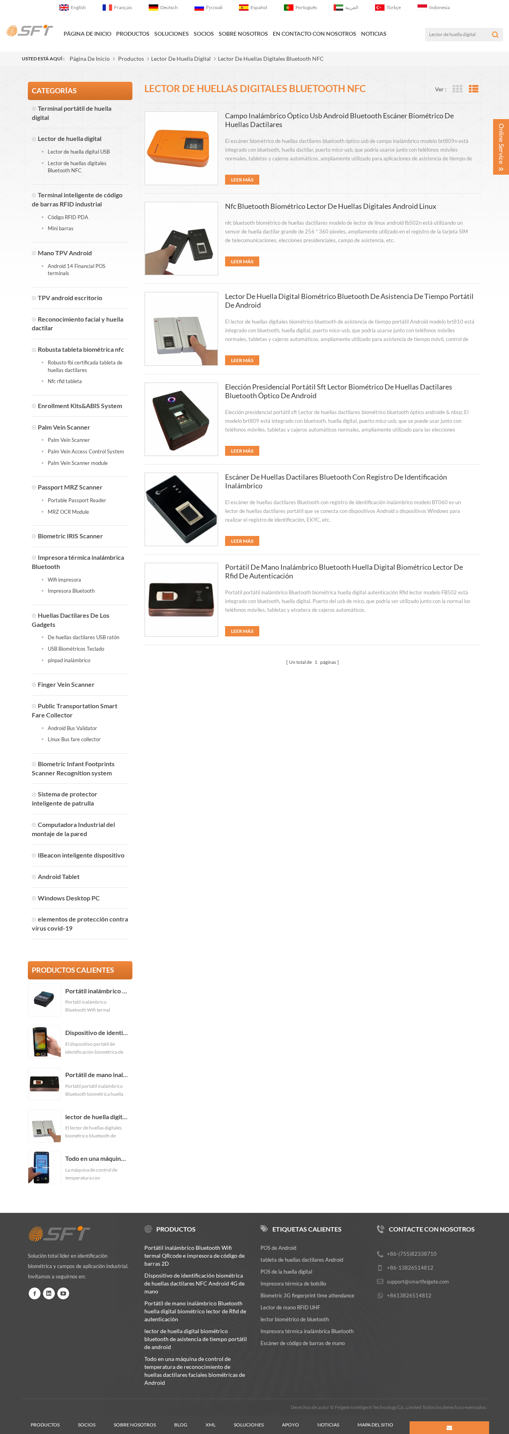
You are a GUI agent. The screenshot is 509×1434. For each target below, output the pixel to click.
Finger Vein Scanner (66, 684)
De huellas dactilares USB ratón (83, 637)
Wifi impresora (64, 579)
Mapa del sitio (375, 1425)
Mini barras (61, 228)
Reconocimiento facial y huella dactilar (77, 323)
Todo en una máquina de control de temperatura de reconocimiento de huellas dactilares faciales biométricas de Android (96, 1158)
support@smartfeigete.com (418, 1281)
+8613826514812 (409, 1295)
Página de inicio (87, 33)
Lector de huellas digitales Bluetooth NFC (271, 58)
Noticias (374, 33)
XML (211, 1425)
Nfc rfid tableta (65, 381)
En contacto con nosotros (314, 33)
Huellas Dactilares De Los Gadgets (70, 619)
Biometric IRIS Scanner (70, 536)
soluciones (249, 1425)
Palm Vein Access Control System (86, 451)
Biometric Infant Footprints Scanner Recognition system (73, 768)
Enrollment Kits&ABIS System (80, 405)
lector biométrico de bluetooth (294, 1319)
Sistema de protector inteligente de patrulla (64, 798)
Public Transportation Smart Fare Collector (74, 710)
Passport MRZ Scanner (70, 487)
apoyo (290, 1425)
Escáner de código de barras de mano (302, 1343)
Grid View (457, 89)
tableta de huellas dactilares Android (301, 1260)
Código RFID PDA (68, 217)
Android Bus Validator (72, 728)
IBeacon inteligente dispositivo (81, 855)
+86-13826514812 (410, 1267)
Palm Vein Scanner (64, 427)
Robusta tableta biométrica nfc (81, 349)
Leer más (242, 180)
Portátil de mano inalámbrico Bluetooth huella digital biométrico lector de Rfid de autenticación (96, 1074)
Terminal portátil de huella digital (71, 112)
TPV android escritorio (70, 297)
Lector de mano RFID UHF (290, 1307)
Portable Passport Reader (77, 500)
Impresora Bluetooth (71, 591)
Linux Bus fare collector (74, 739)
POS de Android (278, 1248)
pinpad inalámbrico (69, 660)
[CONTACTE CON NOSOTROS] (449, 1427)
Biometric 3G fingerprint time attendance (307, 1295)
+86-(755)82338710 (412, 1254)
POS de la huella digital (286, 1271)
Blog (180, 1425)
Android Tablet (59, 876)
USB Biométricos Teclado (76, 649)
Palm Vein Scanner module (78, 463)
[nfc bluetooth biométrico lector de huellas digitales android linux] (181, 239)
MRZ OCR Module (68, 512)
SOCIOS (204, 33)
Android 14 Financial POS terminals (76, 270)
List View (473, 89)
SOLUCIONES (171, 33)
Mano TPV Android (65, 252)
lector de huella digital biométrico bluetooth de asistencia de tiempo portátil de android (96, 1116)
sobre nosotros (243, 33)
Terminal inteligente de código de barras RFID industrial (77, 199)
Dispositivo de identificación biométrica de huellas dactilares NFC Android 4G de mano (96, 1032)
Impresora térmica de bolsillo (293, 1283)
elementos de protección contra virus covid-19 (80, 923)
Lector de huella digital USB (79, 151)
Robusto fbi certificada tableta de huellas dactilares (85, 366)
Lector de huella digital (181, 58)
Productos (133, 33)
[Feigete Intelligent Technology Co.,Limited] (30, 30)
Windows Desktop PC (69, 898)
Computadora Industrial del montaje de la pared (73, 829)
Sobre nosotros (135, 1425)
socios (86, 1425)
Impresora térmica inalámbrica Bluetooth (78, 561)
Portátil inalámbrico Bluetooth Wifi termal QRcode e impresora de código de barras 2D (96, 991)
